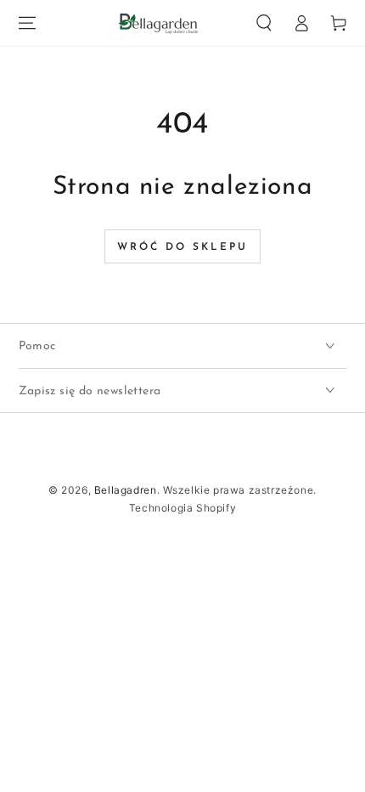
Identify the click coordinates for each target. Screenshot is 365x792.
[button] (264, 22)
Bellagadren (125, 490)
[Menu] (27, 22)
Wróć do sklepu (182, 247)
